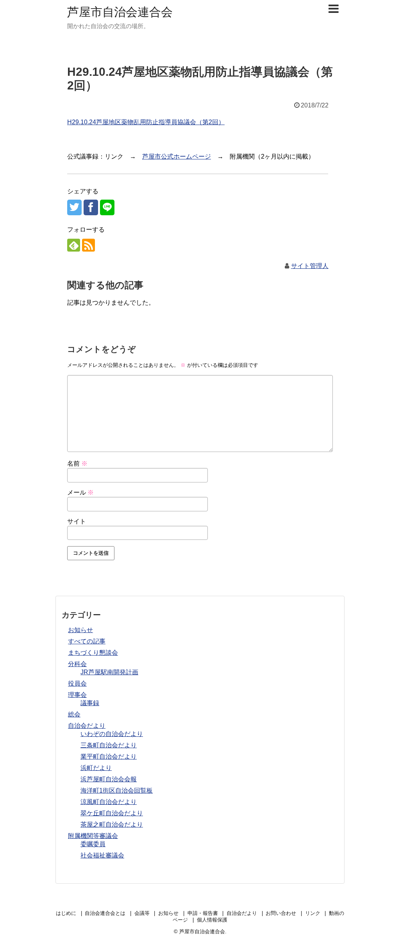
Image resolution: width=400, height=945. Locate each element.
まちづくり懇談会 (93, 652)
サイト (76, 521)
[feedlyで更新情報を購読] (73, 245)
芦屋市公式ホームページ (176, 156)
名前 (77, 463)
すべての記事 (86, 641)
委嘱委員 (92, 844)
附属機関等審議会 (93, 835)
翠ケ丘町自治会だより (111, 813)
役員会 (77, 683)
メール (80, 492)
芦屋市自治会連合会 (120, 11)
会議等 (142, 913)
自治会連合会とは (105, 913)
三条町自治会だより (108, 745)
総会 (74, 714)
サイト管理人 (310, 266)
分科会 (77, 664)
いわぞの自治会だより (111, 734)
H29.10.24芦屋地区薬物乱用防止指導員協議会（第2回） (146, 122)
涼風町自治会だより (108, 802)
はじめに (66, 913)
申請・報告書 (203, 913)
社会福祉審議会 (102, 855)
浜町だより (96, 768)
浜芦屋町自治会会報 (108, 779)
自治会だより (86, 725)
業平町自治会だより (108, 756)
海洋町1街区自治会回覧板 (116, 790)
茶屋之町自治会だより (111, 824)
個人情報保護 (212, 920)
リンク (312, 913)
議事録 (89, 703)
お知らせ (80, 630)
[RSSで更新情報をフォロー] (88, 245)
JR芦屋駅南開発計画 (109, 672)
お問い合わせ (281, 913)
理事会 (77, 694)
